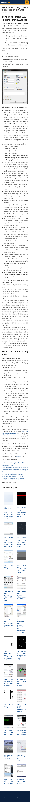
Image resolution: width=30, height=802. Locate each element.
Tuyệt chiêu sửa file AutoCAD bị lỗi (12, 476)
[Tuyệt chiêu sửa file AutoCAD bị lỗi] (8, 770)
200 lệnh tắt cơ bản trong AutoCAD (12, 474)
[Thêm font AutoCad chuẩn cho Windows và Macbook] (21, 695)
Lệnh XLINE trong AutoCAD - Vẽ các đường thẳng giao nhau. (21, 541)
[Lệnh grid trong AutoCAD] (8, 556)
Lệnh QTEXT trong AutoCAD (8, 706)
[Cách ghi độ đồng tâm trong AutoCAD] (21, 746)
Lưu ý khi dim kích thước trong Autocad (21, 732)
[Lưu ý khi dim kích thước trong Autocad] (21, 721)
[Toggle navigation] (27, 2)
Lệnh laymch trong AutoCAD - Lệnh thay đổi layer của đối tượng (21, 511)
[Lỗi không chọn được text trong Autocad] (8, 721)
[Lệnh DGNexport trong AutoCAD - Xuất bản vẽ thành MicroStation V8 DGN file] (21, 611)
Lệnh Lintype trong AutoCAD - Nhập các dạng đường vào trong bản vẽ (8, 541)
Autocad (18, 456)
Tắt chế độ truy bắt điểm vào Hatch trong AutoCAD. (8, 682)
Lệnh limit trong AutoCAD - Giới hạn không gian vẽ (21, 568)
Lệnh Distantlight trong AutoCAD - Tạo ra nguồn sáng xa (8, 656)
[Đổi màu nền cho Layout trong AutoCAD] (21, 671)
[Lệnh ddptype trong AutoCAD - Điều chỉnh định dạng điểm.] (8, 582)
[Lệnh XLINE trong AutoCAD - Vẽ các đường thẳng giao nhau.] (21, 528)
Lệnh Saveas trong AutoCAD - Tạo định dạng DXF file (8, 623)
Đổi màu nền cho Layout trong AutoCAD (21, 682)
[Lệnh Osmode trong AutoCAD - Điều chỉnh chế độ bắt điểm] (21, 582)
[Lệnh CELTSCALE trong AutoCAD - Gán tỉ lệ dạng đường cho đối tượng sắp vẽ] (8, 498)
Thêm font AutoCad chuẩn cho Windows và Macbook (21, 707)
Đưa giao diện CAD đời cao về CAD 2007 (8, 757)
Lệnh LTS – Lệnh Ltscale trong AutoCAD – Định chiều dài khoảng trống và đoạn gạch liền (15, 470)
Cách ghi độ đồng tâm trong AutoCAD (13, 479)
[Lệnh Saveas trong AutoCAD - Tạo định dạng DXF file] (8, 611)
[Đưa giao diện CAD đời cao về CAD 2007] (8, 746)
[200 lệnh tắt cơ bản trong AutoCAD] (21, 770)
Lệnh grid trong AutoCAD (8, 567)
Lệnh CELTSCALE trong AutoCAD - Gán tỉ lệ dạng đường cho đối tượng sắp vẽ (8, 512)
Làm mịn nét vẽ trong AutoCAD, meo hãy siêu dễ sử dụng (21, 655)
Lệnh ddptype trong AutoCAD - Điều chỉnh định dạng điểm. (8, 596)
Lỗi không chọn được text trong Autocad (8, 733)
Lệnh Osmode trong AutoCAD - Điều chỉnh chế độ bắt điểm (21, 595)
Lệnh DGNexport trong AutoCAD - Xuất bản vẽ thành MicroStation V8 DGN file (21, 626)
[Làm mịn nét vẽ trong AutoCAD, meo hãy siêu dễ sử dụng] (21, 642)
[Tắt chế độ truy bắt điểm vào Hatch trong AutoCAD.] (8, 671)
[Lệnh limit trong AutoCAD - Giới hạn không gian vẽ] (21, 556)
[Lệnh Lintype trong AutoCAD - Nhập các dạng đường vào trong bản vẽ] (8, 528)
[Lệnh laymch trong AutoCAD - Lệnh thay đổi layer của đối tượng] (21, 498)
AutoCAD (5, 2)
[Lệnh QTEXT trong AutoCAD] (8, 695)
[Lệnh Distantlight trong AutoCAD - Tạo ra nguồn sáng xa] (8, 642)
